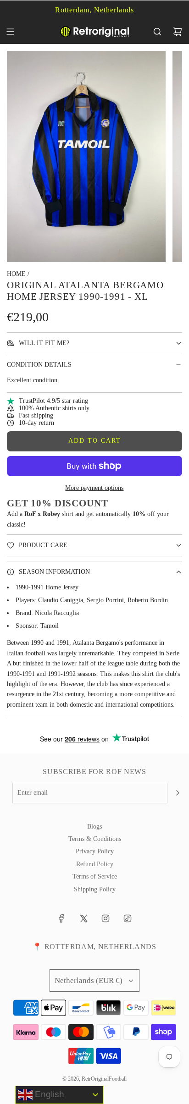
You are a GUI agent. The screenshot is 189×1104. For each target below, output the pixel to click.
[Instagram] (105, 918)
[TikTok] (127, 918)
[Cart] (177, 32)
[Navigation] (10, 32)
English (48, 1094)
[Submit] (177, 793)
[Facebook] (61, 918)
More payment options (94, 487)
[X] (83, 918)
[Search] (157, 32)
